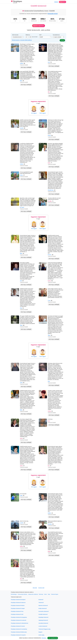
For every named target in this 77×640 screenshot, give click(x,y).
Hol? (40, 34)
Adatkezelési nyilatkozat (33, 594)
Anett (21, 465)
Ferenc (49, 254)
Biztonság (41, 594)
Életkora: (28, 34)
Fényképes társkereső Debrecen (18, 602)
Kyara (49, 280)
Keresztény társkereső (43, 611)
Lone (49, 300)
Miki (21, 80)
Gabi (21, 495)
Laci (49, 62)
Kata (49, 162)
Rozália (49, 201)
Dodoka (50, 524)
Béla (21, 410)
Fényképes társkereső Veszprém (18, 635)
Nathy (21, 546)
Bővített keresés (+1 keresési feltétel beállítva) (22, 40)
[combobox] (45, 37)
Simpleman (50, 190)
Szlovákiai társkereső (43, 623)
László (21, 522)
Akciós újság (41, 635)
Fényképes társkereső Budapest (18, 599)
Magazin (40, 632)
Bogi (49, 551)
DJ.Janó (22, 207)
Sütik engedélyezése (52, 638)
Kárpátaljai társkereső (43, 617)
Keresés (62, 40)
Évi (48, 465)
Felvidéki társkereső (43, 614)
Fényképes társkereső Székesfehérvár (19, 623)
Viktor (21, 175)
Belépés (56, 1)
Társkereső (41, 602)
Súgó (49, 594)
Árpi (21, 308)
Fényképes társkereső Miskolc (18, 605)
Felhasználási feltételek (22, 594)
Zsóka (49, 411)
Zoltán (21, 63)
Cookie (45, 594)
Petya (49, 135)
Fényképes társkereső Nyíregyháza (19, 617)
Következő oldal (41, 587)
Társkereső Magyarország (44, 629)
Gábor (49, 513)
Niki (49, 92)
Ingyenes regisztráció (38, 25)
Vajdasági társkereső (43, 620)
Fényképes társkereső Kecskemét (18, 620)
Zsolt (21, 382)
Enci (49, 421)
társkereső (40, 599)
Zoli (21, 280)
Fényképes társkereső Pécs (17, 611)
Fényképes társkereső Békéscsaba (19, 632)
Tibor (21, 325)
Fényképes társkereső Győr (17, 614)
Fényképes (17, 1)
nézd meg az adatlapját (26, 67)
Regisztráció (62, 1)
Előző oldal (35, 587)
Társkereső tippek (54, 594)
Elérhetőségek (14, 594)
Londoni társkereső (42, 626)
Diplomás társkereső (43, 605)
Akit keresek (15, 34)
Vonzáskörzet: (56, 34)
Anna (21, 438)
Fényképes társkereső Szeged (18, 608)
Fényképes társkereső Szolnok (18, 626)
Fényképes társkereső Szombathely (19, 629)
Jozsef (21, 128)
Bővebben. (44, 638)
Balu (21, 253)
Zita (21, 578)
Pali (49, 381)
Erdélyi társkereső (42, 608)
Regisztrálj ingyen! (53, 13)
